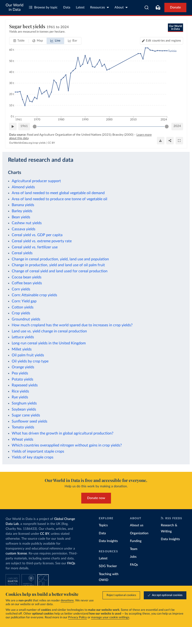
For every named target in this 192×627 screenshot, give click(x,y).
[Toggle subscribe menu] (157, 7)
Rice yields (20, 391)
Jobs (133, 556)
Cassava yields (23, 229)
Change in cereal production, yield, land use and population (60, 259)
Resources (97, 7)
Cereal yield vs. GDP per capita (37, 235)
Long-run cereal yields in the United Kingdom (49, 343)
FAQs (71, 563)
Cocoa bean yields (26, 277)
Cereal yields (22, 253)
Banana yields (23, 205)
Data (66, 7)
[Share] (170, 140)
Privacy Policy (77, 617)
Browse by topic (46, 7)
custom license (16, 553)
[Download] (160, 140)
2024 (177, 126)
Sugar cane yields (26, 415)
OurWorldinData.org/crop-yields (27, 143)
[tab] (19, 41)
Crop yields (21, 313)
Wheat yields (22, 439)
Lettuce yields (23, 337)
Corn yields (21, 289)
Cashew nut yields (27, 223)
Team (133, 549)
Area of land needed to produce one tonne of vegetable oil (59, 199)
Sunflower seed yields (29, 421)
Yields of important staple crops (38, 451)
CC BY (51, 143)
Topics (103, 525)
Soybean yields (24, 409)
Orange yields (23, 367)
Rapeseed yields (25, 385)
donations (67, 600)
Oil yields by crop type (30, 361)
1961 (24, 126)
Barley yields (22, 211)
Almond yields (23, 187)
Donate (175, 7)
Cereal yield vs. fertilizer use (35, 247)
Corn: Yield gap (24, 301)
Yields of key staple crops (32, 457)
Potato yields (22, 379)
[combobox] (146, 7)
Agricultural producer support (36, 181)
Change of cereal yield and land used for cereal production (59, 271)
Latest (80, 7)
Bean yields (21, 217)
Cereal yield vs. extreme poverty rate (42, 241)
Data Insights (108, 541)
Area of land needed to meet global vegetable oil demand (58, 193)
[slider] (34, 126)
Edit (163, 40)
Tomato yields (23, 427)
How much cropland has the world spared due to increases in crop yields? (72, 325)
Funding (135, 541)
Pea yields (20, 373)
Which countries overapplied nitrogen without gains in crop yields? (67, 445)
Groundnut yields (26, 319)
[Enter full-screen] (179, 140)
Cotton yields (22, 307)
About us (136, 525)
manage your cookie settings (110, 617)
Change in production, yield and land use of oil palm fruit (58, 265)
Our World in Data (14, 7)
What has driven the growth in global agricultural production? (62, 433)
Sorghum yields (24, 403)
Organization (139, 533)
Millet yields (22, 349)
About (119, 7)
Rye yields (20, 397)
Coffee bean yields (27, 283)
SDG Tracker (108, 566)
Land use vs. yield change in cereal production (49, 331)
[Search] (146, 7)
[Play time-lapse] (13, 126)
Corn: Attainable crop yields (34, 295)
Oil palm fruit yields (28, 355)
